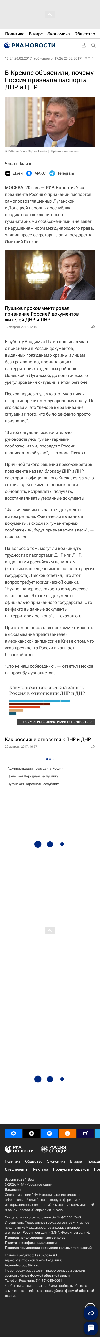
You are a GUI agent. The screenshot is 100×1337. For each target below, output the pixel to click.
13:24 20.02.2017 (18, 58)
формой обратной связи (50, 1275)
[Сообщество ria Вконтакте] (49, 1133)
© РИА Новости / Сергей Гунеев (26, 151)
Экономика (56, 1161)
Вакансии (13, 1189)
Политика (12, 1161)
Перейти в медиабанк (64, 151)
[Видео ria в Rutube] (85, 1133)
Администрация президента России (36, 768)
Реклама (40, 1169)
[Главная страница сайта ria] (29, 45)
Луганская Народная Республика (34, 784)
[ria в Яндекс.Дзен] (31, 1133)
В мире (76, 1161)
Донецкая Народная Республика (33, 776)
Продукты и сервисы (71, 1169)
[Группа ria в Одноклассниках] (67, 1133)
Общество (33, 1161)
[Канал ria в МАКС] (13, 1133)
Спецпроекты (16, 1169)
